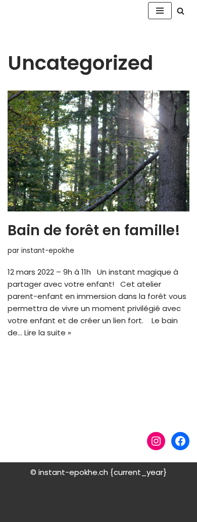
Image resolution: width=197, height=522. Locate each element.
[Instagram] (156, 441)
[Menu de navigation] (160, 10)
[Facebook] (180, 441)
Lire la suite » (47, 332)
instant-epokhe (47, 250)
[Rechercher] (180, 11)
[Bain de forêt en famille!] (98, 151)
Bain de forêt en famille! (94, 230)
